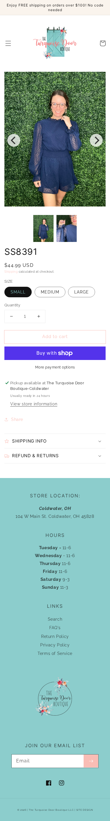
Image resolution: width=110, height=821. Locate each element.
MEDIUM (50, 292)
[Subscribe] (91, 761)
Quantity (12, 305)
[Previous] (13, 140)
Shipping (11, 271)
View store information (33, 404)
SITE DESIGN (84, 809)
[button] (8, 43)
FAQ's (55, 627)
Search (55, 619)
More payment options (55, 367)
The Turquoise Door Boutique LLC (51, 809)
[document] (55, 140)
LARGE (81, 292)
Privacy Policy (55, 645)
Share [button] (17, 419)
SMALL (18, 292)
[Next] (96, 140)
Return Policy (55, 636)
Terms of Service (55, 653)
